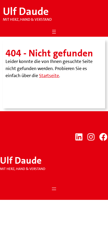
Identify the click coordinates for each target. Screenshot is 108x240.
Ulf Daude (26, 11)
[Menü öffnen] (54, 32)
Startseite (49, 75)
